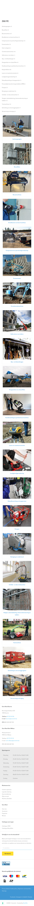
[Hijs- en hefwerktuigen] (17, 350)
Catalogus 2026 (6, 826)
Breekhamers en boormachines (11, 37)
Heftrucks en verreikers (8, 55)
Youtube (30, 897)
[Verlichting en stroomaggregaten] (17, 659)
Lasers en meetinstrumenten (10, 73)
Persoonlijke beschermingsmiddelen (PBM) (14, 84)
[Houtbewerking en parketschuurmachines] (17, 406)
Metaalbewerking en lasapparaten (11, 80)
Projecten (4, 813)
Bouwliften (5, 30)
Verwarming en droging (9, 111)
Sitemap (4, 891)
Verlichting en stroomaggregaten (11, 107)
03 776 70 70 (10, 738)
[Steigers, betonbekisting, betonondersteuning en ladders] (17, 602)
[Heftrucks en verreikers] (17, 322)
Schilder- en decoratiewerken (10, 94)
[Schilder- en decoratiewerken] (17, 573)
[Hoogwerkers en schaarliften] (17, 378)
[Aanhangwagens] (17, 127)
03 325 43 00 (10, 716)
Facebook (12, 897)
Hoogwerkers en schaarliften (10, 62)
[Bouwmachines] (17, 183)
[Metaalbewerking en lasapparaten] (17, 490)
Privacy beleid (5, 888)
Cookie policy (13, 888)
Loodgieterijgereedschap (9, 76)
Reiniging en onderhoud (9, 91)
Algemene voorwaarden (24, 888)
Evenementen (6, 44)
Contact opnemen (6, 789)
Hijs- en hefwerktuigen (8, 58)
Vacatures (4, 811)
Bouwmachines (7, 33)
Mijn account (5, 796)
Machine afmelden (7, 798)
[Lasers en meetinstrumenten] (17, 434)
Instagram (19, 897)
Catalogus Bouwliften (7, 828)
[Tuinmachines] (17, 631)
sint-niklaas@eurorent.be (12, 740)
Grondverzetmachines (8, 51)
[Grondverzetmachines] (17, 295)
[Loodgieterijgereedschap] (17, 462)
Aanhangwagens (7, 26)
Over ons (4, 809)
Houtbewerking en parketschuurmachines (13, 66)
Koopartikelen (6, 69)
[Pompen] (17, 517)
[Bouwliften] (17, 155)
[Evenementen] (17, 267)
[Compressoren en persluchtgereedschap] (17, 239)
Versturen (8, 853)
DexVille (25, 903)
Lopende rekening (6, 792)
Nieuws (4, 815)
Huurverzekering (6, 794)
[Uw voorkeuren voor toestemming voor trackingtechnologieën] (2, 903)
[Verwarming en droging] (17, 687)
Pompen (5, 87)
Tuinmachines (6, 104)
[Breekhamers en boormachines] (17, 211)
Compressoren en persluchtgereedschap (13, 40)
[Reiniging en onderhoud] (17, 545)
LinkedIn (25, 897)
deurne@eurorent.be (11, 718)
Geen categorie (6, 48)
